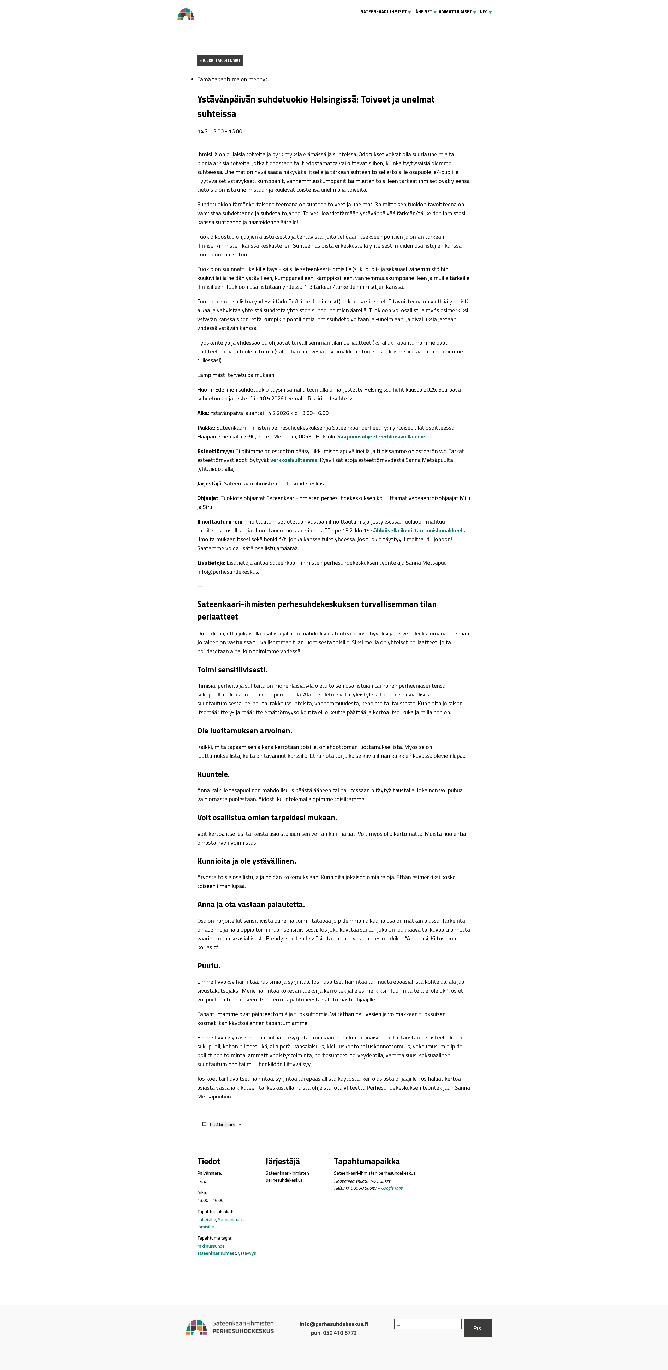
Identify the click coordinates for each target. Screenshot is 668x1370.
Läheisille (206, 1219)
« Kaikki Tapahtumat (220, 60)
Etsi (478, 1328)
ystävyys (247, 1253)
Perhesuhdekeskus (187, 14)
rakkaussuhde (211, 1245)
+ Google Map (390, 1188)
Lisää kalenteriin (222, 1125)
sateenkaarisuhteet (216, 1253)
